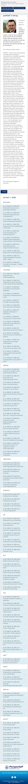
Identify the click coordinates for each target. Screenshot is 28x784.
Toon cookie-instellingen (19, 8)
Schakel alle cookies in (7, 8)
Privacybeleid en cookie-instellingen (10, 781)
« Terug (4, 191)
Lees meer (3, 5)
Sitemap (22, 781)
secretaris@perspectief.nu (21, 773)
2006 (14, 198)
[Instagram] (15, 777)
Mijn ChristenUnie (16, 782)
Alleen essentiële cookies (7, 10)
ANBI (9, 782)
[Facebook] (12, 777)
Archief (6, 198)
